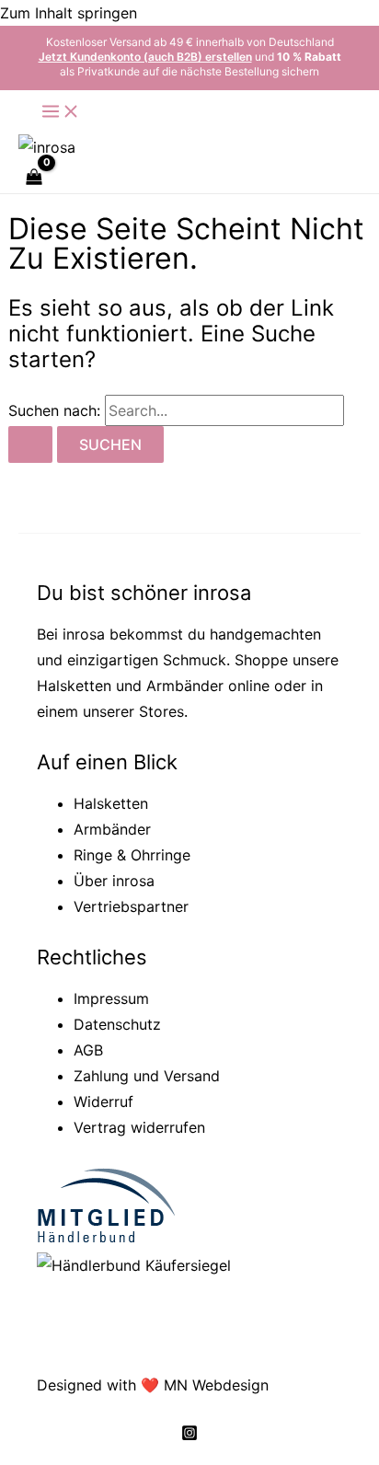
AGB (88, 1050)
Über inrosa (114, 880)
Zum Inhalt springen (68, 13)
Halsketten (74, 685)
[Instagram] (189, 1435)
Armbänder (185, 685)
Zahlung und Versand (147, 1076)
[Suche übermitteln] (30, 444)
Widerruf (103, 1101)
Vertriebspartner (131, 906)
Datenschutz (117, 1024)
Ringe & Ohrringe (132, 855)
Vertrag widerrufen (139, 1127)
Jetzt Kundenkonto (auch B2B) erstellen (145, 56)
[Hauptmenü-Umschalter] (60, 112)
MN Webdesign (216, 1385)
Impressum (111, 998)
